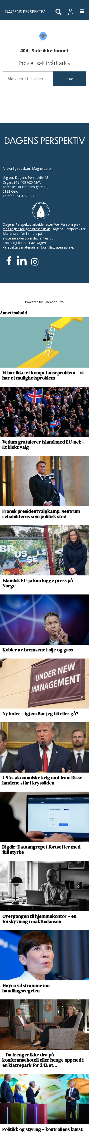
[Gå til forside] (25, 12)
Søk (69, 79)
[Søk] (58, 12)
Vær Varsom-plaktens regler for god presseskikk (42, 226)
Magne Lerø (41, 168)
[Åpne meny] (79, 11)
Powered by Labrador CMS (44, 302)
